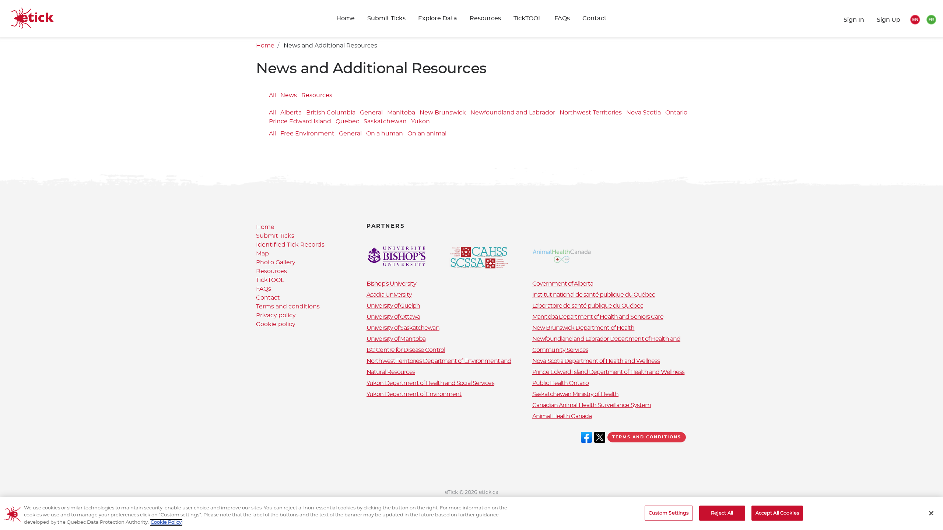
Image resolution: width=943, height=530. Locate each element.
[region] (471, 513)
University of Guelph (393, 306)
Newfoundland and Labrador (512, 113)
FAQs (562, 18)
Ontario (676, 113)
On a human (384, 134)
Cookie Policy (166, 522)
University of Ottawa (393, 317)
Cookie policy (275, 324)
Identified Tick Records (290, 245)
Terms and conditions (288, 307)
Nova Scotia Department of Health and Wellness (596, 361)
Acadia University (389, 295)
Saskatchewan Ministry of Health (575, 394)
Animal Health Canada (562, 416)
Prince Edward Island (300, 122)
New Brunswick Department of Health (583, 328)
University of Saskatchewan (403, 328)
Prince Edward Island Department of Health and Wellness (608, 372)
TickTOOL (527, 18)
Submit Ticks (275, 236)
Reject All (722, 512)
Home (345, 18)
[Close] (931, 513)
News (288, 96)
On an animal (426, 134)
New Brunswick (443, 113)
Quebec (347, 122)
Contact (594, 18)
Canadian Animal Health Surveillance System (591, 405)
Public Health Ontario (560, 383)
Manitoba (401, 113)
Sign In (854, 20)
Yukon (420, 122)
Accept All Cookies (777, 512)
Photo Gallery (275, 262)
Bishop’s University (391, 284)
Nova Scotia (643, 113)
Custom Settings (669, 512)
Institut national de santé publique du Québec (593, 295)
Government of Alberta (562, 284)
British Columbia (330, 113)
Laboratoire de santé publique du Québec (587, 306)
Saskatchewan (385, 122)
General (371, 113)
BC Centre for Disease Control (406, 350)
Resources (485, 18)
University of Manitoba (396, 339)
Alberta (291, 113)
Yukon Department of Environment (414, 394)
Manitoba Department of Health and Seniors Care (597, 317)
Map (262, 254)
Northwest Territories (591, 113)
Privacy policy (276, 315)
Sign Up (888, 20)
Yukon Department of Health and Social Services (430, 383)
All (272, 96)
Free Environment (307, 134)
